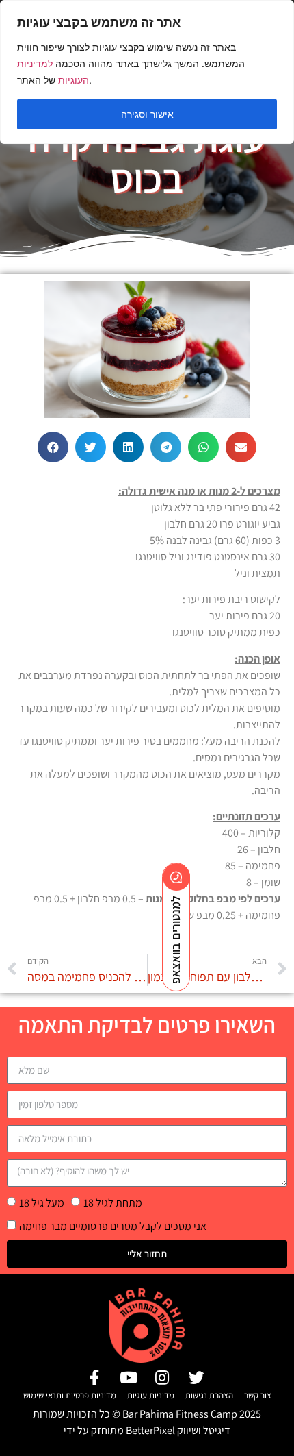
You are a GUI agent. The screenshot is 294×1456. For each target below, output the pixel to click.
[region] (147, 72)
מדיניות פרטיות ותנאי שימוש (69, 1395)
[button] (53, 447)
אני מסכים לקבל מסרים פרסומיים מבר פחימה (112, 1225)
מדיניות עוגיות (150, 1395)
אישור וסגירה (147, 114)
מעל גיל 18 (41, 1202)
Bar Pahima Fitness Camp (179, 1414)
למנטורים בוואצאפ (175, 940)
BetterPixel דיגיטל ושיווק (178, 1430)
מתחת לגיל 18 (112, 1202)
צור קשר (257, 1395)
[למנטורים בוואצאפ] (176, 877)
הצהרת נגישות (209, 1395)
